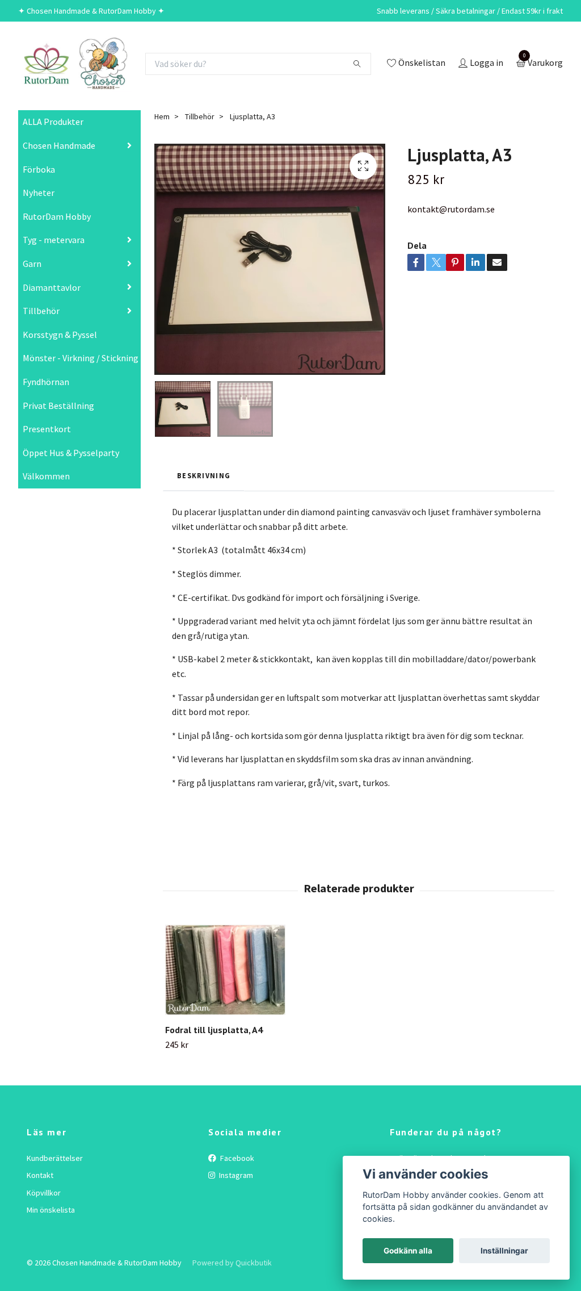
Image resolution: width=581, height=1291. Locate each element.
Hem (162, 116)
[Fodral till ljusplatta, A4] (225, 970)
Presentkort (47, 428)
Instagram (235, 1175)
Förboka (39, 169)
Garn (32, 263)
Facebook (236, 1158)
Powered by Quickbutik (232, 1262)
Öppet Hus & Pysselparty (71, 452)
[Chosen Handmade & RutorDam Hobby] (75, 63)
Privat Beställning (58, 405)
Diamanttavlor (52, 287)
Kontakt (40, 1175)
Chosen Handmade (59, 145)
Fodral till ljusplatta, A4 (214, 1029)
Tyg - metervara (54, 239)
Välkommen (46, 476)
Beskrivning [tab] (203, 475)
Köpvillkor (44, 1193)
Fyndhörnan (46, 381)
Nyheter (38, 192)
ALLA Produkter (53, 121)
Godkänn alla (408, 1250)
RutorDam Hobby (57, 216)
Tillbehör (41, 310)
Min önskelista (51, 1210)
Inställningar (504, 1250)
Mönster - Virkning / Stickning (80, 358)
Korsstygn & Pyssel (60, 334)
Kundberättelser (55, 1158)
